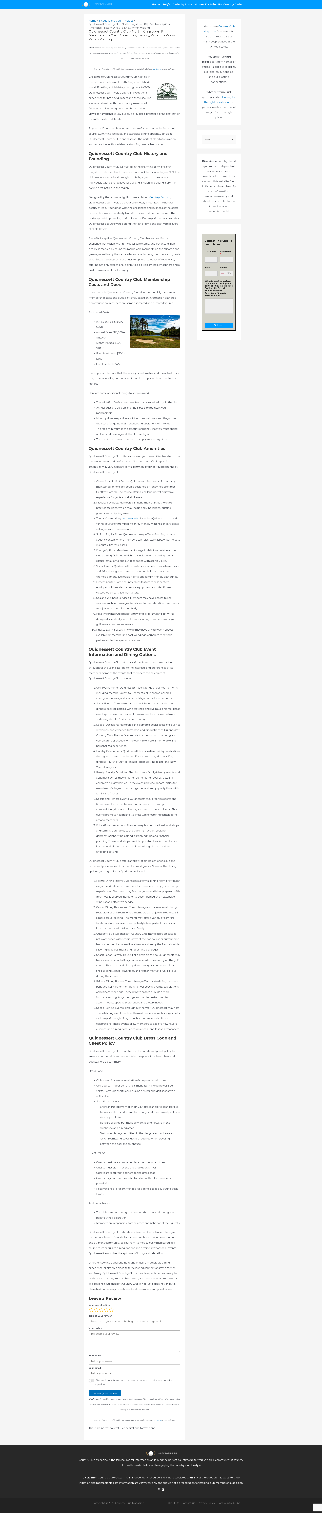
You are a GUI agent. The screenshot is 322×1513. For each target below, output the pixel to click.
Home (156, 4)
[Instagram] (158, 1489)
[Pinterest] (163, 1489)
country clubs (130, 518)
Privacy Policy (206, 1503)
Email (208, 267)
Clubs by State (182, 4)
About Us (173, 1503)
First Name (210, 252)
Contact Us (188, 1503)
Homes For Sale (205, 4)
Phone (224, 267)
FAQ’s (166, 4)
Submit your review (104, 1393)
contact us (157, 69)
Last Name (226, 252)
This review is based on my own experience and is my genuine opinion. (134, 1382)
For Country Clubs (230, 4)
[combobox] (223, 273)
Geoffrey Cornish (159, 197)
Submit (219, 325)
